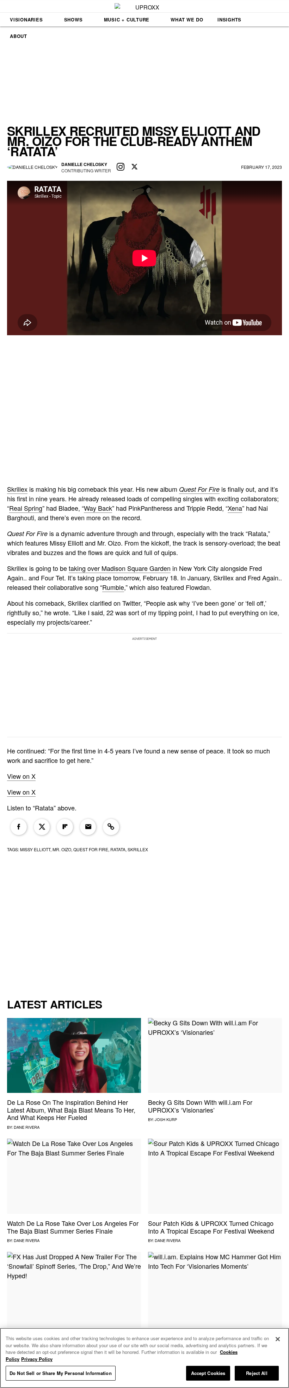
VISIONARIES (26, 19)
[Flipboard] (65, 827)
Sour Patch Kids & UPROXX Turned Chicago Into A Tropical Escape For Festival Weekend (211, 1226)
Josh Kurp (166, 1119)
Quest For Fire (199, 489)
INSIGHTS (229, 19)
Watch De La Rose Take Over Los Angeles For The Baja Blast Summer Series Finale (73, 1226)
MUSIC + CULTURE (127, 19)
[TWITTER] (135, 167)
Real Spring (25, 507)
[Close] (277, 1339)
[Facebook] (19, 827)
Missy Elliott (35, 849)
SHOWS (73, 19)
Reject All (256, 1373)
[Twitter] (42, 827)
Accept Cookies (208, 1373)
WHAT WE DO (187, 19)
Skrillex (17, 489)
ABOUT (18, 36)
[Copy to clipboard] (111, 827)
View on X (21, 776)
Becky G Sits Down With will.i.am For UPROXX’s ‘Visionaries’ (200, 1105)
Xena (235, 507)
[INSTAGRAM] (120, 167)
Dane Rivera (26, 1127)
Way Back (98, 507)
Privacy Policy (37, 1359)
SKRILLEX (138, 849)
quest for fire (90, 849)
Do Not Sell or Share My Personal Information (61, 1373)
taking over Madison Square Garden (120, 568)
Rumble (113, 587)
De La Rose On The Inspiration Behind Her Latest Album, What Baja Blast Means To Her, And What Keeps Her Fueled (71, 1109)
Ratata (117, 849)
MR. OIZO (62, 849)
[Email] (88, 827)
